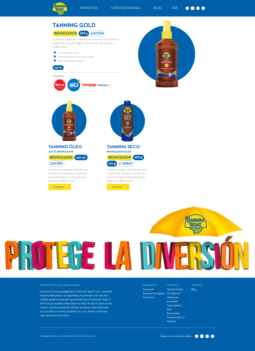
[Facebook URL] (198, 8)
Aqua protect (174, 305)
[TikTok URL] (187, 8)
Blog (193, 289)
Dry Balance (173, 293)
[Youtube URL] (203, 8)
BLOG (158, 8)
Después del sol (176, 317)
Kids (169, 309)
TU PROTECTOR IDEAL (125, 8)
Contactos (148, 297)
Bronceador (173, 313)
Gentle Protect (175, 289)
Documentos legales (154, 293)
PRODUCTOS (88, 8)
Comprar (58, 187)
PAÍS (175, 8)
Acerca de (148, 289)
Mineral (171, 321)
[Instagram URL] (192, 8)
